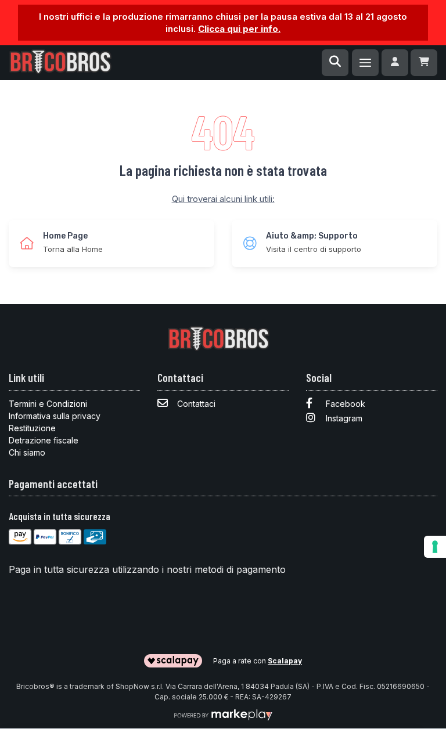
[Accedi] (395, 62)
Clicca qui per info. (239, 28)
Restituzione (32, 428)
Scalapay (285, 660)
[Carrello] (424, 62)
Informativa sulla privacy (54, 416)
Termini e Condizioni (48, 404)
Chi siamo (27, 452)
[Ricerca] (335, 63)
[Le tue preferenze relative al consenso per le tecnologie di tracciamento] (435, 547)
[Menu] (365, 63)
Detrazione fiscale (43, 440)
